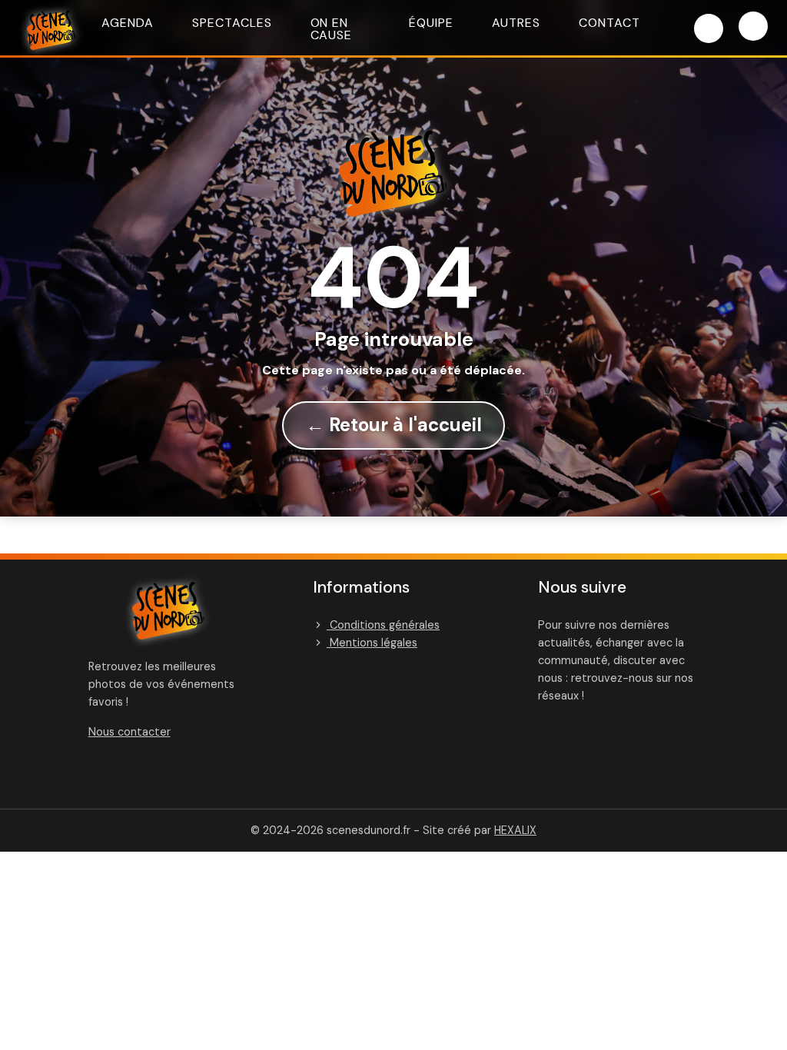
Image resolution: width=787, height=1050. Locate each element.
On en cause (331, 29)
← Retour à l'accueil (394, 425)
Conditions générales (383, 625)
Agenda (127, 23)
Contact (609, 23)
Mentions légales (372, 643)
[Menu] (753, 26)
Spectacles (232, 23)
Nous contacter (129, 732)
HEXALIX (515, 830)
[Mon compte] (709, 28)
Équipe (431, 23)
